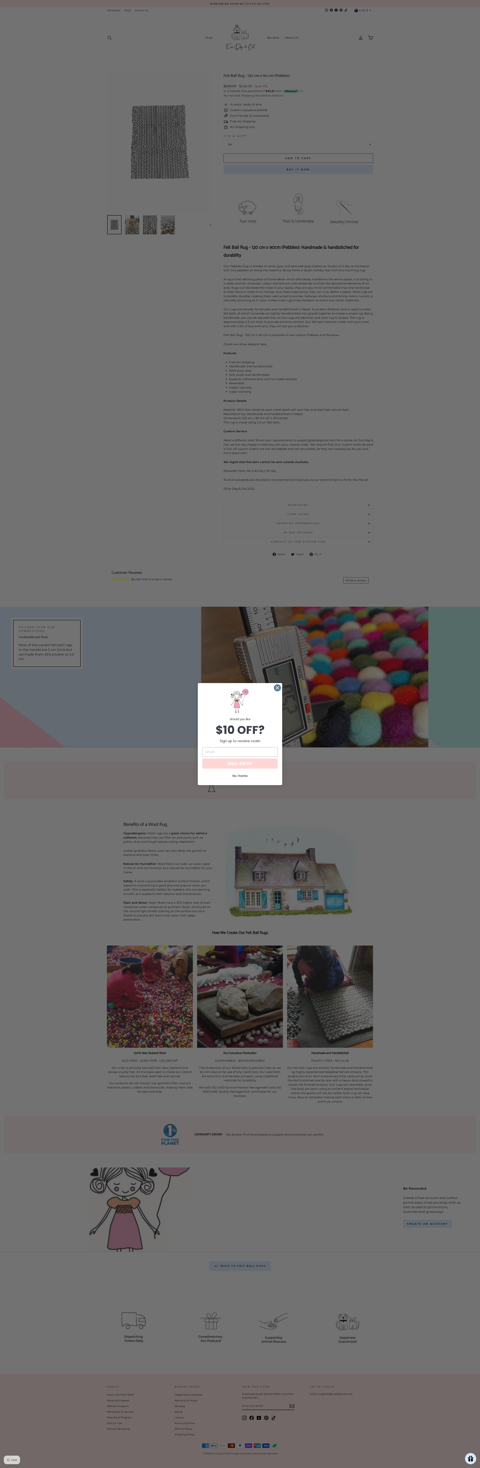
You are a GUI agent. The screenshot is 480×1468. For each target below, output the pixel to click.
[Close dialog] (277, 688)
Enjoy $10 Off (240, 763)
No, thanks (240, 776)
